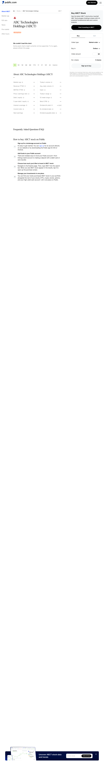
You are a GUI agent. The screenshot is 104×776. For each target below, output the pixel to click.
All (50, 65)
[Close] (96, 754)
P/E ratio (4, 20)
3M (26, 65)
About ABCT (6, 11)
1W (18, 65)
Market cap (5, 16)
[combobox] (94, 42)
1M (22, 65)
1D (15, 65)
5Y (42, 65)
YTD (34, 65)
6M (30, 65)
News (3, 25)
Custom (55, 65)
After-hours (5, 34)
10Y (46, 65)
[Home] (9, 2)
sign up (41, 146)
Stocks (19, 11)
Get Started (92, 2)
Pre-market (5, 29)
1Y (38, 65)
